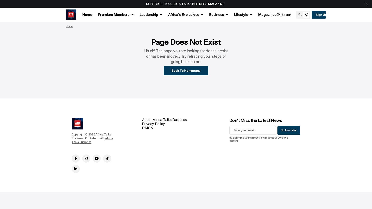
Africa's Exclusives (183, 15)
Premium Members (113, 15)
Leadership (149, 15)
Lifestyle (241, 15)
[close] (366, 4)
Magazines (267, 15)
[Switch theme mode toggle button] (303, 15)
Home (87, 15)
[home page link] (71, 15)
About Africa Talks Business (164, 120)
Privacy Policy (153, 124)
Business (216, 15)
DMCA (147, 128)
